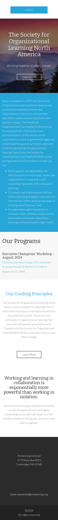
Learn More (29, 77)
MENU (29, 10)
